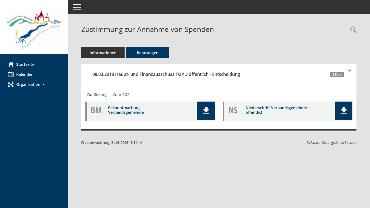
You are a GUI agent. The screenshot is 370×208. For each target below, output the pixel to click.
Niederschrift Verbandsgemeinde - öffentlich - (277, 110)
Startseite (25, 64)
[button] (34, 84)
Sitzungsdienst (339, 142)
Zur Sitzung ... (99, 94)
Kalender (24, 74)
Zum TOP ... (123, 94)
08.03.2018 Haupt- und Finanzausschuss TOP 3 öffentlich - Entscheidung (217, 74)
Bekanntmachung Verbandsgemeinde (126, 110)
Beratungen (147, 52)
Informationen (103, 52)
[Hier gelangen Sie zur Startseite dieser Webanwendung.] (34, 28)
